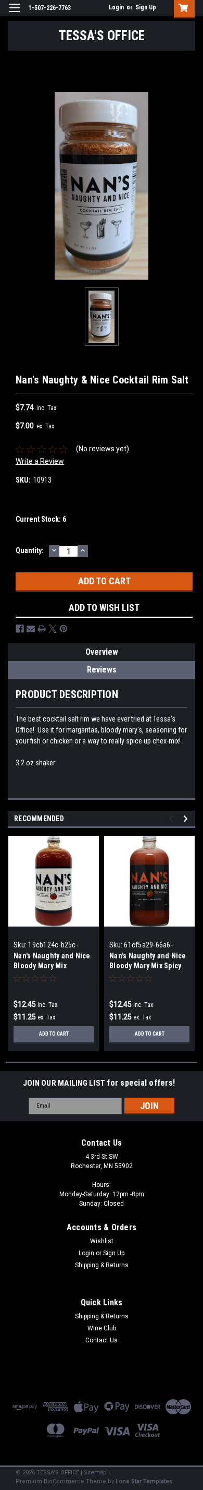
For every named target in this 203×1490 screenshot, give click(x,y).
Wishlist (101, 1241)
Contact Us (101, 1340)
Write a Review (40, 461)
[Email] (31, 628)
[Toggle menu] (14, 14)
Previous (172, 819)
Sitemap (95, 1472)
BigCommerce (64, 1481)
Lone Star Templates (144, 1481)
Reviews (102, 670)
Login (116, 7)
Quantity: (30, 550)
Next (187, 819)
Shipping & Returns (102, 1265)
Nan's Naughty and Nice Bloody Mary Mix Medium (52, 966)
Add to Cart (54, 1034)
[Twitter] (52, 628)
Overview (101, 652)
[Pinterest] (63, 628)
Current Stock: (41, 519)
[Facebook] (20, 628)
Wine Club (101, 1328)
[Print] (41, 628)
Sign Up (145, 7)
